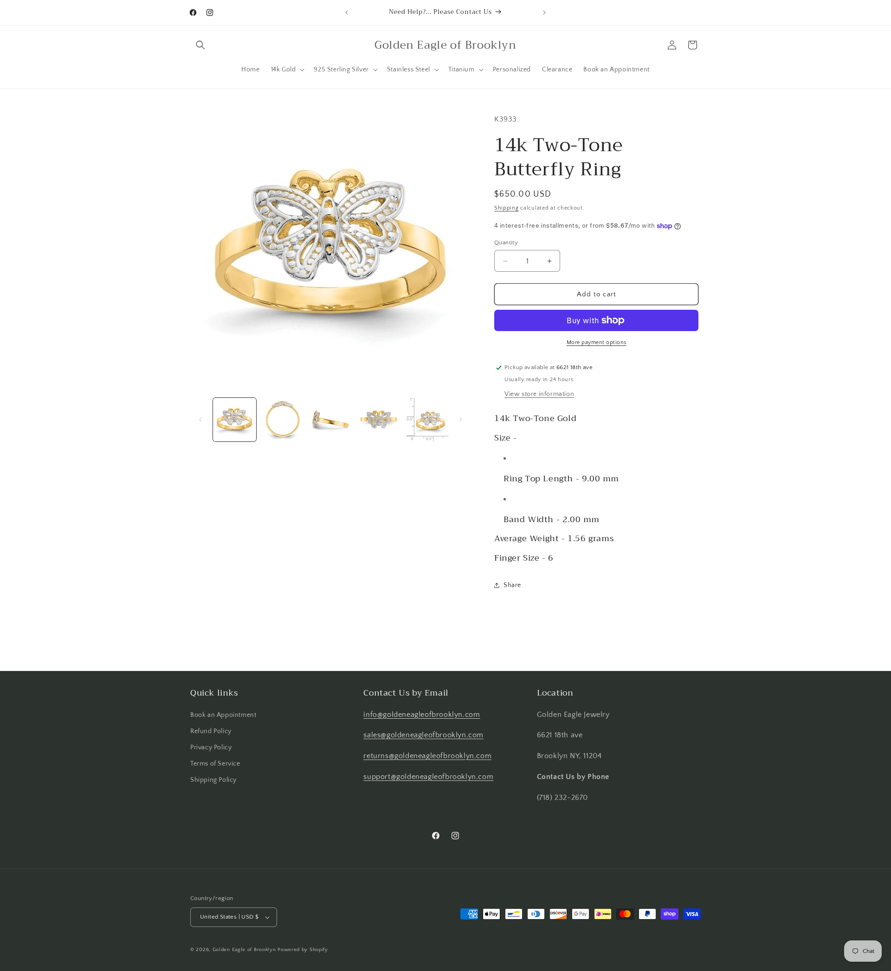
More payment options (596, 342)
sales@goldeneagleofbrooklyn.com (423, 735)
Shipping (506, 208)
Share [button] (512, 585)
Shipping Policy (213, 780)
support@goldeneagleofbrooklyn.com (428, 777)
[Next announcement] (544, 12)
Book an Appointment (223, 715)
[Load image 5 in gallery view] (426, 419)
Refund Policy (211, 731)
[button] (200, 45)
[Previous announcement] (346, 12)
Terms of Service (215, 763)
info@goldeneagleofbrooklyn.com (421, 714)
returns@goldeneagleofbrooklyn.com (427, 756)
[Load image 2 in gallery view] (282, 419)
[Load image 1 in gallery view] (234, 419)
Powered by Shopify (303, 949)
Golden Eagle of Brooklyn (244, 949)
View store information (539, 394)
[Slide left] (200, 419)
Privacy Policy (211, 747)
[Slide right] (461, 419)
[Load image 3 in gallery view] (330, 419)
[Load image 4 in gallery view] (378, 419)
